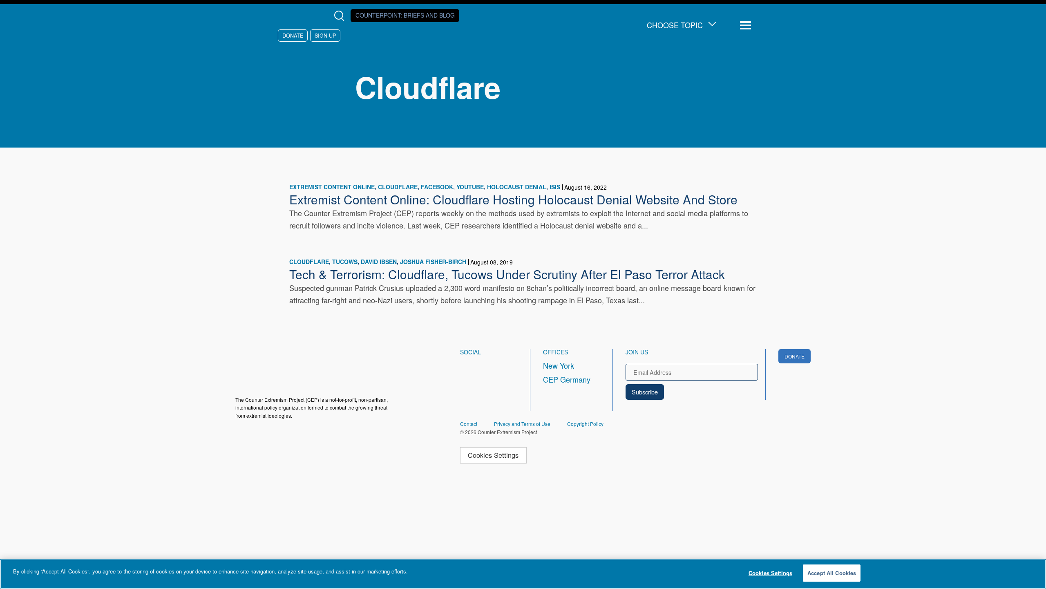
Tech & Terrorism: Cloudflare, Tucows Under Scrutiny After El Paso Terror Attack (507, 273)
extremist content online (332, 187)
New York (558, 365)
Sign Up (325, 35)
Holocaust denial (516, 187)
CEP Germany (566, 379)
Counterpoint (405, 15)
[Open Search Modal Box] (341, 15)
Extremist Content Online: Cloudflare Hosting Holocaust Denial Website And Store (513, 199)
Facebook (437, 187)
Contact (468, 423)
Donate (292, 35)
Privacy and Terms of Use (522, 423)
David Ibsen (379, 262)
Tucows (345, 262)
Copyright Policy (585, 423)
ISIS (555, 187)
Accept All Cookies (831, 573)
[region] (523, 574)
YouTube (470, 187)
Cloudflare (398, 187)
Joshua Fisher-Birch (433, 262)
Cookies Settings (493, 455)
